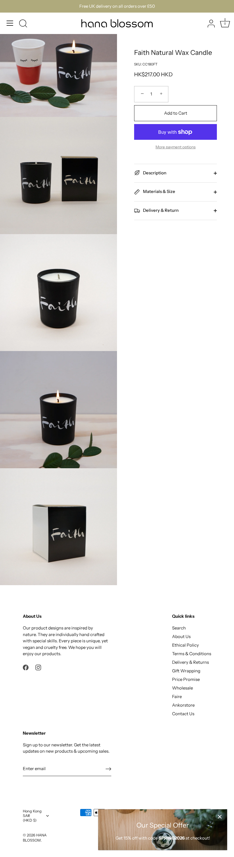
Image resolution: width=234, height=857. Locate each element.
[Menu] (10, 23)
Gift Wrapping (186, 670)
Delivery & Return (160, 210)
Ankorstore (183, 705)
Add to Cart (175, 113)
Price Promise (186, 679)
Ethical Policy (185, 645)
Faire (177, 696)
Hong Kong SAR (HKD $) (32, 815)
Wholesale (182, 688)
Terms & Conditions (191, 653)
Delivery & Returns (190, 662)
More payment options (175, 147)
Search (179, 628)
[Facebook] (26, 667)
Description (154, 173)
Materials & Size (158, 191)
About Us (181, 636)
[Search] (23, 24)
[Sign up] (108, 769)
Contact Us (183, 713)
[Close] (219, 816)
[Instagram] (38, 667)
